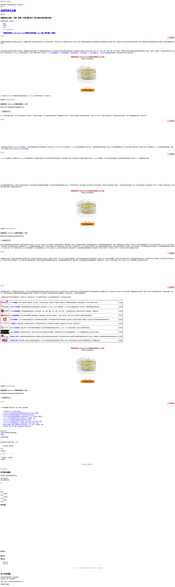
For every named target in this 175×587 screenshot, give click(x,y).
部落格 (5, 25)
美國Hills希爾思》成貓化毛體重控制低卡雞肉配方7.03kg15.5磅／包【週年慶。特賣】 (23, 424)
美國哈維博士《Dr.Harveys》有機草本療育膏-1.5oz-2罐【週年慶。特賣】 (29, 33)
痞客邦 (9, 442)
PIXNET (77, 567)
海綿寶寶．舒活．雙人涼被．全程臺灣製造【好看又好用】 (17, 426)
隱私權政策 (95, 567)
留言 (12, 442)
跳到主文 (3, 14)
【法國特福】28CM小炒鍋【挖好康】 (12, 411)
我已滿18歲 (3, 584)
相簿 (4, 23)
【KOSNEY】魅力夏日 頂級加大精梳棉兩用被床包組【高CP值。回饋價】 (21, 413)
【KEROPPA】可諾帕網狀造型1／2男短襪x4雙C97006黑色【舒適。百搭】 (21, 423)
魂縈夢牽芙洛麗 (8, 10)
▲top (2, 448)
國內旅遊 (11, 446)
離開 (8, 584)
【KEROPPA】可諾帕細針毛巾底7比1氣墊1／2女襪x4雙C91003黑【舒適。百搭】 (22, 421)
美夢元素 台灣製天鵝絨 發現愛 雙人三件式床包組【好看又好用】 (19, 414)
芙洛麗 (2, 434)
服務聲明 (100, 567)
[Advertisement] (87, 133)
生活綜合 (12, 21)
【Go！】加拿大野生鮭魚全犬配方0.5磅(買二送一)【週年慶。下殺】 (19, 418)
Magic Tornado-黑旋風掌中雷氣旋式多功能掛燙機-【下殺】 (17, 419)
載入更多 (3, 451)
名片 (4, 27)
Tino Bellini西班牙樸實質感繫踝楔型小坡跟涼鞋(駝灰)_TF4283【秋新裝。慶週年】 (23, 416)
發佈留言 (3, 459)
